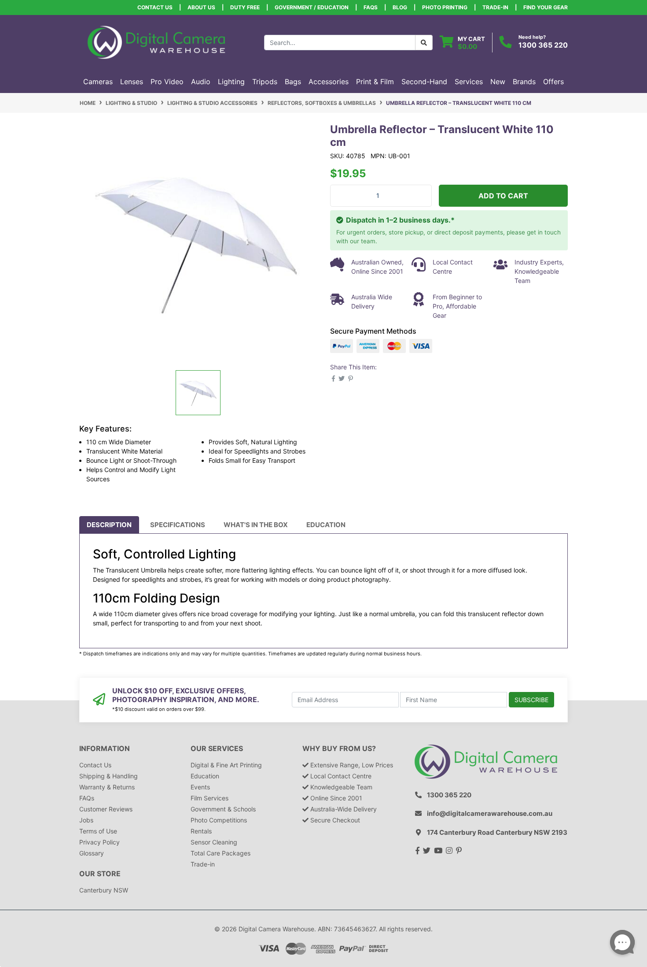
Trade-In (495, 7)
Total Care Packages (220, 853)
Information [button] (104, 748)
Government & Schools (223, 809)
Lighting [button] (231, 81)
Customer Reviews (105, 809)
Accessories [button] (329, 81)
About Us (201, 7)
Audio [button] (200, 81)
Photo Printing (444, 7)
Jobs (86, 820)
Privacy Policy (99, 842)
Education (326, 525)
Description (109, 525)
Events (200, 787)
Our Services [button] (217, 748)
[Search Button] (424, 42)
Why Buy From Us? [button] (339, 748)
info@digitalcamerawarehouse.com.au (489, 813)
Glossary (91, 853)
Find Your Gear (545, 7)
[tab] (109, 525)
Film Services (209, 798)
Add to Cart (503, 195)
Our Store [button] (100, 874)
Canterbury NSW (103, 890)
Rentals (201, 831)
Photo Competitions (219, 820)
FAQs (371, 7)
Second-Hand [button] (424, 81)
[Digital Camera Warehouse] (156, 41)
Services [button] (469, 81)
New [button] (497, 81)
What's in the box (256, 525)
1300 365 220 (543, 45)
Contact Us (155, 7)
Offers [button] (553, 81)
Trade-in (203, 864)
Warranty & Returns (107, 787)
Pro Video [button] (167, 81)
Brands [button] (524, 81)
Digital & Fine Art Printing (226, 765)
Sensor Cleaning (214, 842)
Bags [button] (293, 81)
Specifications (177, 525)
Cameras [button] (98, 81)
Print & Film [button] (375, 81)
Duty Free (245, 7)
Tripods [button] (264, 81)
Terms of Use (98, 831)
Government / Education (312, 7)
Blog (400, 7)
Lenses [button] (131, 81)
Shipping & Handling (108, 776)
